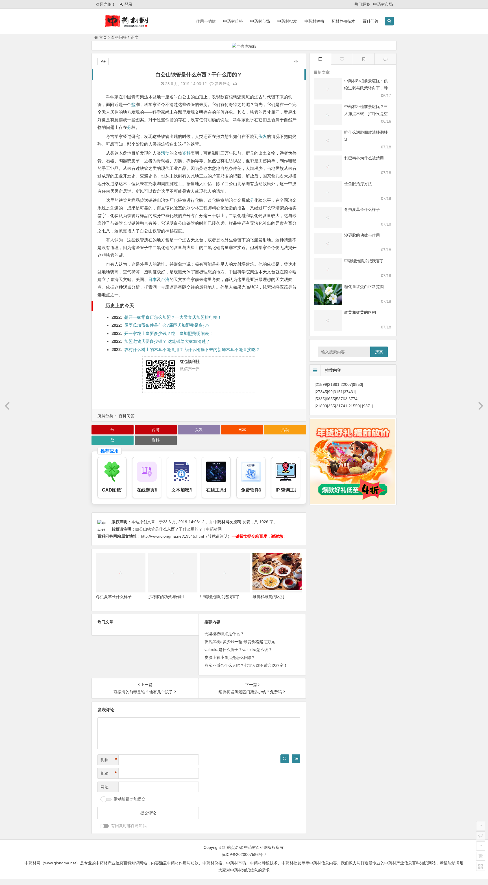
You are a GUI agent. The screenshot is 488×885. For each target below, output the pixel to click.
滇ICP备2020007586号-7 (244, 854)
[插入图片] (296, 758)
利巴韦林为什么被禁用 (364, 158)
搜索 (379, 351)
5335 (320, 399)
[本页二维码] (480, 866)
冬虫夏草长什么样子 (114, 596)
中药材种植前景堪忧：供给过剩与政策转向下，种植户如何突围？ (366, 88)
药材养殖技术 (343, 21)
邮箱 (109, 773)
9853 (357, 384)
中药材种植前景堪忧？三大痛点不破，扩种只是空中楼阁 (366, 113)
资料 (186, 153)
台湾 (165, 279)
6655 (330, 399)
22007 (346, 384)
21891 (333, 384)
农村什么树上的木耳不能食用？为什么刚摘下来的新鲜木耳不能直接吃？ (192, 349)
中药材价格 (233, 21)
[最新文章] (320, 59)
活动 (165, 153)
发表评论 (221, 83)
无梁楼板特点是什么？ (224, 633)
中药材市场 (383, 4)
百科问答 (370, 21)
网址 (104, 787)
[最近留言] (385, 59)
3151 (338, 392)
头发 (262, 136)
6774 (353, 399)
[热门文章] (364, 59)
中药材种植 (314, 21)
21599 (321, 384)
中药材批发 (287, 21)
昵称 (109, 760)
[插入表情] (284, 758)
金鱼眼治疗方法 (358, 183)
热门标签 (362, 4)
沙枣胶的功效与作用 (166, 596)
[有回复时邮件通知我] (104, 826)
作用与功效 (206, 21)
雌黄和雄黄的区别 (268, 596)
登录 (128, 4)
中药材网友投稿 (227, 522)
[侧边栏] (296, 61)
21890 (321, 406)
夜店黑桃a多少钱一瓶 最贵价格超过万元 (239, 641)
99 (330, 392)
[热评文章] (342, 59)
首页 (103, 37)
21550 (354, 406)
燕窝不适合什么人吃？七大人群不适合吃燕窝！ (245, 665)
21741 (341, 406)
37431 (349, 392)
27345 (321, 392)
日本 (152, 279)
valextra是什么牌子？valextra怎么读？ (238, 649)
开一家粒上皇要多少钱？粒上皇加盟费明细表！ (168, 333)
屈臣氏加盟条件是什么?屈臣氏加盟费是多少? (166, 325)
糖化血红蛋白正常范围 (364, 286)
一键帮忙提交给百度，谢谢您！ (259, 536)
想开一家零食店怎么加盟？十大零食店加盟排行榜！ (173, 317)
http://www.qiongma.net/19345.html (172, 536)
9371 (367, 406)
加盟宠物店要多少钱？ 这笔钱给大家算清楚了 (167, 341)
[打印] (235, 83)
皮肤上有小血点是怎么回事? (229, 657)
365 (331, 406)
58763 (341, 399)
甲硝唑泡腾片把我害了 (220, 596)
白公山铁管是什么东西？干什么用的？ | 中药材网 (178, 529)
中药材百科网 (256, 847)
